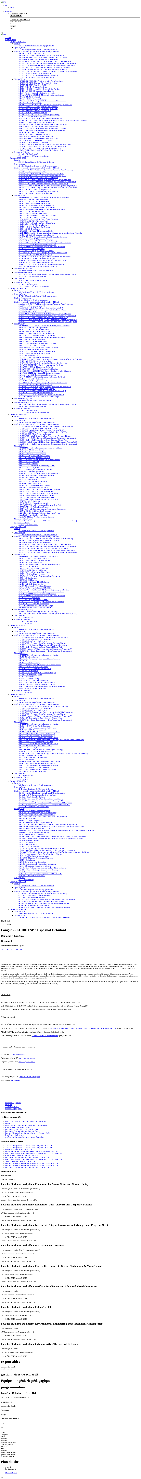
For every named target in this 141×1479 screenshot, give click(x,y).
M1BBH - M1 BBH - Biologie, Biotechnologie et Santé (38, 83)
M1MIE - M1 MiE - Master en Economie (33, 99)
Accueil (8, 38)
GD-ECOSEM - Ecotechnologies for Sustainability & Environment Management (47, 899)
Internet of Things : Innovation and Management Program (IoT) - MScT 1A (31, 1163)
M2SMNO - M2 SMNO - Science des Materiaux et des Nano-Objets (42, 146)
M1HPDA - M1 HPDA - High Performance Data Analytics (39, 732)
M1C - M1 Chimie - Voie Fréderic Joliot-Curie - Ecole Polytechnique (43, 817)
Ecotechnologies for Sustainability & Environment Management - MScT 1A (31, 1151)
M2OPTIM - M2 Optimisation (29, 501)
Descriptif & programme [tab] (13, 1109)
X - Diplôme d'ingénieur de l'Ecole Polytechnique (36, 913)
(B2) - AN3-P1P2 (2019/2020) (11, 949)
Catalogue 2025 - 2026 (18, 158)
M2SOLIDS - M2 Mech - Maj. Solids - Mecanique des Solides (40, 148)
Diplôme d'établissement (22, 298)
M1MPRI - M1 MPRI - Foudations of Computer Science (38, 744)
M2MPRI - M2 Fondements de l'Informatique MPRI (37, 497)
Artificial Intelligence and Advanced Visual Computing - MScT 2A (28, 1147)
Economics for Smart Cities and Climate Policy (21, 1129)
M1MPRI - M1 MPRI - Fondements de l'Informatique (37, 215)
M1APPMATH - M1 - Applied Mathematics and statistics (38, 655)
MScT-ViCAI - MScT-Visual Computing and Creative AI (38, 75)
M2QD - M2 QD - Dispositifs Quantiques (33, 142)
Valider (13, 26)
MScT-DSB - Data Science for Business (32, 641)
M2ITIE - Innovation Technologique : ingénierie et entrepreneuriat (42, 848)
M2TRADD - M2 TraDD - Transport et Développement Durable (41, 264)
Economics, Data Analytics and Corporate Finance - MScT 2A (27, 1157)
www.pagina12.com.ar (27, 1062)
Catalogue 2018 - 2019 (18, 882)
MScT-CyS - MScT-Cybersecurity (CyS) (33, 53)
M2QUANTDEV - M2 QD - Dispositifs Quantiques (37, 259)
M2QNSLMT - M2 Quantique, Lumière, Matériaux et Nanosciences (42, 509)
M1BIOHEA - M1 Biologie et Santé (31, 450)
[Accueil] (3, 2)
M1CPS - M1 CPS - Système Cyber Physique (34, 203)
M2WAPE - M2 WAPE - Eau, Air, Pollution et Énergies (38, 266)
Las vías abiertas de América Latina (45, 1036)
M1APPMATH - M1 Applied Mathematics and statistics (38, 556)
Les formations (10, 40)
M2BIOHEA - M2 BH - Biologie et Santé (33, 221)
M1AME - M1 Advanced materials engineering (35, 811)
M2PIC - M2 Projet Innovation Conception (33, 600)
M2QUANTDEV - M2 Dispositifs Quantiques (35, 511)
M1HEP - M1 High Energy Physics (31, 562)
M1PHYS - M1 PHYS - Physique (30, 103)
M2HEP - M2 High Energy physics (31, 584)
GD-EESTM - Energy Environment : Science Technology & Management (44, 801)
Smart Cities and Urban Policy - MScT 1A (20, 1161)
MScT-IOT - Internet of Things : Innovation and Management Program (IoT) (45, 649)
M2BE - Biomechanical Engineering (31, 834)
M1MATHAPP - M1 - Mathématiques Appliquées (36, 742)
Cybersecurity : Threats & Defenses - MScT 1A (22, 1155)
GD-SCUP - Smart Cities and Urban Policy (34, 807)
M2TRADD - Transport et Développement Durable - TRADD (40, 874)
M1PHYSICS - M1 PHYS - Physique (32, 217)
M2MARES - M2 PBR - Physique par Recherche (36, 239)
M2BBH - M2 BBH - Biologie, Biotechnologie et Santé (38, 109)
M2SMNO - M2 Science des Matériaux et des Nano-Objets (39, 513)
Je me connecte (16, 15)
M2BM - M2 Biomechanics (28, 671)
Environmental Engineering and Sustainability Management (26, 1125)
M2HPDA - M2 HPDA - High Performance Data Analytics (39, 761)
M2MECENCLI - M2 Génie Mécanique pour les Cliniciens (39, 493)
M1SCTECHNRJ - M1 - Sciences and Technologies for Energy (41, 750)
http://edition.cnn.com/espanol (29, 1077)
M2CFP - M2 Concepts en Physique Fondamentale (36, 475)
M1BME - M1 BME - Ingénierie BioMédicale (35, 85)
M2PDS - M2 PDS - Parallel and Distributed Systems (37, 769)
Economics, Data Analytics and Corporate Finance (22, 1131)
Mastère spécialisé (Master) (23, 272)
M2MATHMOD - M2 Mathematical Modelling (35, 588)
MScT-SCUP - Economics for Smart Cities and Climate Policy (40, 718)
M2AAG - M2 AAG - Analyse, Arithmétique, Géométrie (38, 107)
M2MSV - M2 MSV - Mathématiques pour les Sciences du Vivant (42, 130)
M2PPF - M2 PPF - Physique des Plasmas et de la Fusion (38, 138)
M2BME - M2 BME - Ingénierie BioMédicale (35, 111)
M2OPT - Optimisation (27, 860)
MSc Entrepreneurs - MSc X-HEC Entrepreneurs (36, 270)
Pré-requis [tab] (8, 1105)
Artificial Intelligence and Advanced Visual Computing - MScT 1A (28, 1146)
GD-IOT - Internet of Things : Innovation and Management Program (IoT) (44, 805)
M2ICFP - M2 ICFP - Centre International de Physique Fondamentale (43, 124)
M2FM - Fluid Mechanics (27, 844)
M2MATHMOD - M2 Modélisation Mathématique (36, 491)
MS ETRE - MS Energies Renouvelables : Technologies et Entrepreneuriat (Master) (48, 274)
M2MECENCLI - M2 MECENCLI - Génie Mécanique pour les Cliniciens (45, 243)
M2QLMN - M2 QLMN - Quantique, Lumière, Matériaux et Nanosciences (45, 257)
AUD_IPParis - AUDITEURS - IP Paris (33, 280)
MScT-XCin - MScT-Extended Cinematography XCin (37, 77)
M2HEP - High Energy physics (29, 846)
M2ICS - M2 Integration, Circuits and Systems (35, 586)
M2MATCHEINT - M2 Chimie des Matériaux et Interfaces (39, 489)
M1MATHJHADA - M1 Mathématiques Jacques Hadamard (39, 460)
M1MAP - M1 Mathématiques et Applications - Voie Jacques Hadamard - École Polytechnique (51, 740)
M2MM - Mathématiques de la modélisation (34, 856)
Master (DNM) (19, 79)
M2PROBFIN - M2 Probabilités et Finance (34, 507)
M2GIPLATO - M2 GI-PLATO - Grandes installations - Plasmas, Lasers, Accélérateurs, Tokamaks (53, 120)
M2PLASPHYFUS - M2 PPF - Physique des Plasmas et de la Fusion (43, 253)
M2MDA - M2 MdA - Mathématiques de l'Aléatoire (37, 684)
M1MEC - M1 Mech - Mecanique (30, 97)
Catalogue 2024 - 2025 (18, 288)
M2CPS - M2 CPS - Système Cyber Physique (34, 227)
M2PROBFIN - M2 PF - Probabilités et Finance (35, 140)
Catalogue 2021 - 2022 (18, 625)
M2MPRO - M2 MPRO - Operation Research (35, 767)
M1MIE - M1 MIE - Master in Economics (33, 568)
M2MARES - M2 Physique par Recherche (33, 487)
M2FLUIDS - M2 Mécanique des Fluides (33, 481)
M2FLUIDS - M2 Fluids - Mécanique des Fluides (36, 231)
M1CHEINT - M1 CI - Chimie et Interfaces (34, 201)
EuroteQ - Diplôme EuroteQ (28, 154)
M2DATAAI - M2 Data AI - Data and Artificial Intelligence (39, 576)
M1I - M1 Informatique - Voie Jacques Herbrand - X (37, 734)
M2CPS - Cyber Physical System (30, 675)
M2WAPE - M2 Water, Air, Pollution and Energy (36, 606)
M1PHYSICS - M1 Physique (29, 468)
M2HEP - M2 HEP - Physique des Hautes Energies (36, 122)
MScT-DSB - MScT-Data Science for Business (35, 312)
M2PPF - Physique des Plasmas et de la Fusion (35, 866)
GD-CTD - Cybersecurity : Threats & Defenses (35, 895)
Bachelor (17, 44)
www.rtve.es (15, 1080)
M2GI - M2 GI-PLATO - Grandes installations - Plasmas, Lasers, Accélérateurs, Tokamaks (50, 233)
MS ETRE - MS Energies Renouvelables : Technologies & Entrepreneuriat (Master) (48, 613)
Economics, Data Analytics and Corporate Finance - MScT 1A (27, 1167)
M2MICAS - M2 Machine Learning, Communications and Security (42, 592)
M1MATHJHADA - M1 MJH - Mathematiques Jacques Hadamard (42, 95)
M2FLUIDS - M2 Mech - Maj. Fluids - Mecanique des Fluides (40, 119)
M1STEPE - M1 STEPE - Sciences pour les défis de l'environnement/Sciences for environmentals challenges (56, 830)
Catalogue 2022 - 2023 (18, 527)
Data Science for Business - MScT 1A (18, 1149)
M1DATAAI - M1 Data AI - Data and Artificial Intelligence (39, 659)
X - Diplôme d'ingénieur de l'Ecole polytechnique (36, 789)
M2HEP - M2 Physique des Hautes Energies (34, 485)
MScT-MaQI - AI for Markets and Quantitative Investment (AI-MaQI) (43, 69)
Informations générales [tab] (13, 1103)
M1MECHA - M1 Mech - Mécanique (32, 211)
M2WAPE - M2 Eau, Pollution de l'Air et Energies (36, 517)
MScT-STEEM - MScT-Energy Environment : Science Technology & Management (48, 71)
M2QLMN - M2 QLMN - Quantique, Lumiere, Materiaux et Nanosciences (45, 144)
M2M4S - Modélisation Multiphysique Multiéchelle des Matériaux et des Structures (47, 850)
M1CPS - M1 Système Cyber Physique (32, 454)
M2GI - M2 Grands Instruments (30, 483)
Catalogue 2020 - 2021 (18, 694)
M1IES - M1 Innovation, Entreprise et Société (34, 458)
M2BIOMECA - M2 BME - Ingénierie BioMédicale (37, 223)
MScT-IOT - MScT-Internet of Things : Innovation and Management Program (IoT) (48, 65)
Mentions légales (11, 1473)
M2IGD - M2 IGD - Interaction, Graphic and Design (37, 682)
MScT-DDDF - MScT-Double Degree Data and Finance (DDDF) (41, 55)
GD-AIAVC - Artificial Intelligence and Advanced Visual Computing (43, 893)
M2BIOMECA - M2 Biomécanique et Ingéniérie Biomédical (40, 473)
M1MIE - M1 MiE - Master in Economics (33, 667)
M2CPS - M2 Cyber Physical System (32, 574)
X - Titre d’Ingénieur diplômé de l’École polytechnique (38, 50)
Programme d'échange (22, 152)
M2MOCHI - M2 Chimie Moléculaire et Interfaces (36, 495)
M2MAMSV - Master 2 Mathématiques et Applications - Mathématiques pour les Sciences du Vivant (54, 852)
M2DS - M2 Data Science (28, 479)
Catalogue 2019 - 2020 (18, 781)
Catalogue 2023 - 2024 (18, 414)
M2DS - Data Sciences (26, 677)
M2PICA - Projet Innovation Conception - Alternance (37, 864)
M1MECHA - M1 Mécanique (29, 462)
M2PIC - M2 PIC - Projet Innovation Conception (36, 136)
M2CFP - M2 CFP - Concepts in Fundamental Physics (37, 673)
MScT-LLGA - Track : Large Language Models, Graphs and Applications (44, 67)
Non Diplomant (19, 278)
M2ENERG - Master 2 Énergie (29, 679)
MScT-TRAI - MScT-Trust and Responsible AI (35, 73)
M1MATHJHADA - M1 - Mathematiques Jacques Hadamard (40, 665)
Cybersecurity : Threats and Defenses (18, 1127)
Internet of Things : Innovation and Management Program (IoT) (27, 1133)
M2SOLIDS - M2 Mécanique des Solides (33, 515)
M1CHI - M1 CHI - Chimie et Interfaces (33, 87)
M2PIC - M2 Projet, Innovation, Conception (34, 503)
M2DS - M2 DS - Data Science (29, 229)
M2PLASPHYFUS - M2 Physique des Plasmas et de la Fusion (40, 505)
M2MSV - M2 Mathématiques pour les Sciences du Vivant (39, 499)
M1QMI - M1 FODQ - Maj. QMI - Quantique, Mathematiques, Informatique (45, 105)
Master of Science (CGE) (23, 268)
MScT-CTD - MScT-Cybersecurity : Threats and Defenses (39, 428)
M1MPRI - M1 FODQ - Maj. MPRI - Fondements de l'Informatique (42, 101)
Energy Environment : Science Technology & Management (25, 1121)
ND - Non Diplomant (26, 617)
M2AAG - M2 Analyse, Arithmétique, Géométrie (36, 470)
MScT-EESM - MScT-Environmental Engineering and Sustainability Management (47, 63)
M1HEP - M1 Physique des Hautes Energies (34, 456)
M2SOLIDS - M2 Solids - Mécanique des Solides (36, 262)
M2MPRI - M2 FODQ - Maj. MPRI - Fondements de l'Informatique (42, 128)
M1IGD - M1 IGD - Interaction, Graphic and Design (37, 736)
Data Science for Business (14, 1135)
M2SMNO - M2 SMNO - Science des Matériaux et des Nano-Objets (42, 260)
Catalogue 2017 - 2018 (18, 909)
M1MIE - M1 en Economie (28, 464)
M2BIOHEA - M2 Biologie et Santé (31, 471)
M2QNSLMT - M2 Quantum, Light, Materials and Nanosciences (41, 602)
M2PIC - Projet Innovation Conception (32, 688)
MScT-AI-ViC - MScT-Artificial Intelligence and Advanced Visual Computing (46, 170)
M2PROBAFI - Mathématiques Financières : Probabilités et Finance (42, 868)
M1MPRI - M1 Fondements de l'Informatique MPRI (37, 466)
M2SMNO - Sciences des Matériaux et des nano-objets (38, 872)
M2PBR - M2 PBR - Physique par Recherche (34, 134)
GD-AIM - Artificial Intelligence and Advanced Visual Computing (42, 793)
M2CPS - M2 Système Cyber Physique (32, 477)
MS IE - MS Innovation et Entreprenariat (33, 276)
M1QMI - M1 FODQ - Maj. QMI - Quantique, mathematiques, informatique (45, 917)
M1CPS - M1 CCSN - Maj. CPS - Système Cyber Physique (39, 89)
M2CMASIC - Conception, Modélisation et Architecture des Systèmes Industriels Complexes (51, 838)
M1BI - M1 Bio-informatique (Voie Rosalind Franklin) (38, 813)
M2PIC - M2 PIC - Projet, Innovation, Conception (36, 251)
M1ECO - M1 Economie (27, 661)
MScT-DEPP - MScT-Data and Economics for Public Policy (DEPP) (43, 57)
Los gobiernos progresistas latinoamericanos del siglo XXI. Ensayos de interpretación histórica (83, 1028)
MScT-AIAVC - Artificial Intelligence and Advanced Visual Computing (44, 706)
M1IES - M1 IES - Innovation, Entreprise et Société (37, 93)
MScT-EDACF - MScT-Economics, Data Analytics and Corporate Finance (45, 61)
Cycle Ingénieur (19, 48)
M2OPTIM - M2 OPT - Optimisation (32, 132)
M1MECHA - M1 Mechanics (29, 566)
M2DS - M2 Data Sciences (28, 578)
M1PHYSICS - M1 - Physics (29, 748)
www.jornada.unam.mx (27, 1058)
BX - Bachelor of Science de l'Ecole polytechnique (36, 46)
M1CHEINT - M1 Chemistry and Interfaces (34, 558)
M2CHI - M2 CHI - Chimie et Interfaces (33, 113)
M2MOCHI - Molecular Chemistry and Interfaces (36, 858)
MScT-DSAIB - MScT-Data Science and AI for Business (38, 59)
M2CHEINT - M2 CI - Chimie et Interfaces (34, 225)
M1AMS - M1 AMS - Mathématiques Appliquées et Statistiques (41, 81)
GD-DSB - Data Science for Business (32, 797)
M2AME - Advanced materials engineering (34, 832)
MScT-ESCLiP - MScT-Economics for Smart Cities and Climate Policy (43, 184)
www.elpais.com (18, 1054)
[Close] (2, 1427)
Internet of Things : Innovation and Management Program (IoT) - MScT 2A (31, 1165)
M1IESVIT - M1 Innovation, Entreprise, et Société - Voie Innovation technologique (48, 824)
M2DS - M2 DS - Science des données (32, 117)
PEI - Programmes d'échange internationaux (34, 156)
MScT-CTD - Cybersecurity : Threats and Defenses (36, 639)
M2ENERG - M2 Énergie (28, 580)
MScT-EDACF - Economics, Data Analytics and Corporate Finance (42, 643)
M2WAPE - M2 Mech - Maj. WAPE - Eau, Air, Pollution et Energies (42, 150)
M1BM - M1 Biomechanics (28, 657)
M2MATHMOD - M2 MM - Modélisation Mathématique (38, 126)
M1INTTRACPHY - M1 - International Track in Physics (38, 738)
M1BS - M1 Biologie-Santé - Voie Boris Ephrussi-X (37, 815)
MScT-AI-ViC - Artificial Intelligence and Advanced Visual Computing (43, 637)
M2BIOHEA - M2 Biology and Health (32, 570)
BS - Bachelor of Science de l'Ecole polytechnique (36, 418)
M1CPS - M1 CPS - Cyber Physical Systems (34, 560)
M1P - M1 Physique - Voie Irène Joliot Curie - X (35, 746)
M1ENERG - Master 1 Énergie (29, 663)
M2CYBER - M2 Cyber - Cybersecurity (33, 757)
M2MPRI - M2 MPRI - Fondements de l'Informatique (37, 245)
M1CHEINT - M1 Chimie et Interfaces (32, 452)
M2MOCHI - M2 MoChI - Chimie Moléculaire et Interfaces (39, 373)
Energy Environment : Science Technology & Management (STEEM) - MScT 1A (33, 1153)
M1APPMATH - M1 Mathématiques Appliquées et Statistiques (40, 448)
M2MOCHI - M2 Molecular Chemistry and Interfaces (37, 594)
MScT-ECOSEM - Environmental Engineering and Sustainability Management (46, 712)
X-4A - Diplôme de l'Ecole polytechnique (33, 300)
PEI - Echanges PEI (25, 623)
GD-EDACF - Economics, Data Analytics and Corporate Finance (41, 901)
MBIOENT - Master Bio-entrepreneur (32, 876)
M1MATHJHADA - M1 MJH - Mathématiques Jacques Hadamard (42, 209)
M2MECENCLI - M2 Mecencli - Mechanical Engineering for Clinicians (44, 590)
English (12, 7)
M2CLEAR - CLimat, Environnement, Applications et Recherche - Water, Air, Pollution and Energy (53, 753)
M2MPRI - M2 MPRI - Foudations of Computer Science (38, 765)
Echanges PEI (10, 1123)
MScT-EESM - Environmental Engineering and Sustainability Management (45, 645)
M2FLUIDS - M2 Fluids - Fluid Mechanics (34, 582)
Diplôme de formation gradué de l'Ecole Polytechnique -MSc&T (36, 51)
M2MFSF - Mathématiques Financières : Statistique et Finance (40, 854)
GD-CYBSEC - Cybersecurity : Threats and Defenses (37, 795)
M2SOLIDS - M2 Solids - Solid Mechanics (34, 604)
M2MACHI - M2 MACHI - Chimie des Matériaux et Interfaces (41, 365)
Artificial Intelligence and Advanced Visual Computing (24, 1137)
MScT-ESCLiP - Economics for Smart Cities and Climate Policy (41, 647)
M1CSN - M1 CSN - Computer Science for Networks (37, 728)
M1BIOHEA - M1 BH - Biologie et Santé (33, 199)
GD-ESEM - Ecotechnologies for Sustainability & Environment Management (45, 803)
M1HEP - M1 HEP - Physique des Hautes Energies (36, 91)
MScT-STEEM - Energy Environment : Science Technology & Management (45, 651)
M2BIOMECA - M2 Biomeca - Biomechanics (35, 572)
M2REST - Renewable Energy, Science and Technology (38, 611)
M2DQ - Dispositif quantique (29, 840)
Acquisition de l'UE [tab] (12, 1107)
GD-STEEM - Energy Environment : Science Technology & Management (44, 907)
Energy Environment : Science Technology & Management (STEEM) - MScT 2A (33, 1159)
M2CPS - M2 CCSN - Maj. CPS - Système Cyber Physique (39, 115)
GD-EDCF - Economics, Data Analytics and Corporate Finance (41, 799)
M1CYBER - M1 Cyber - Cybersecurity (33, 730)
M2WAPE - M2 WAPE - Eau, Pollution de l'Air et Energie (39, 397)
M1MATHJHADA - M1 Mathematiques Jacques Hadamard (39, 564)
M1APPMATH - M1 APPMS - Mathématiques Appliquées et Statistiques (44, 197)
